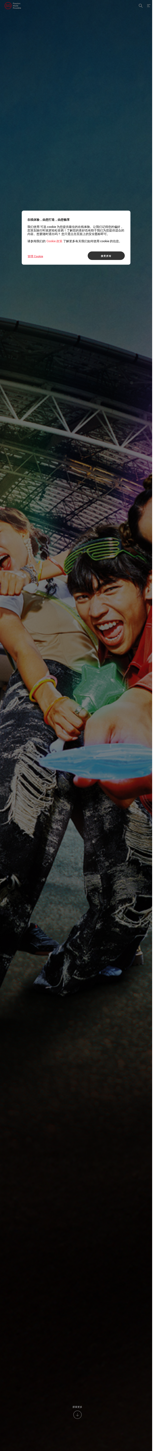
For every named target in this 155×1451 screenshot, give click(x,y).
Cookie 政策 (54, 241)
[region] (76, 238)
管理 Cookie (35, 256)
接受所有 (106, 255)
